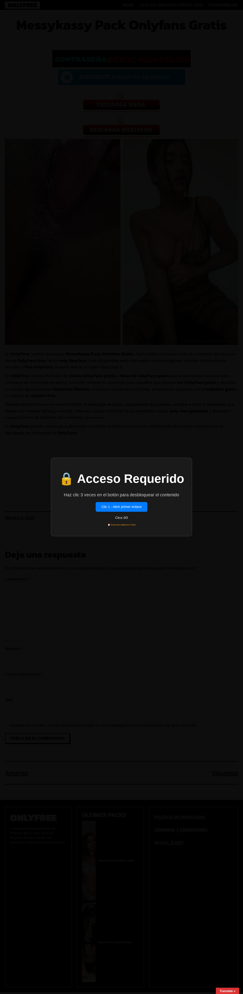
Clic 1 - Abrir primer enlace (121, 507)
